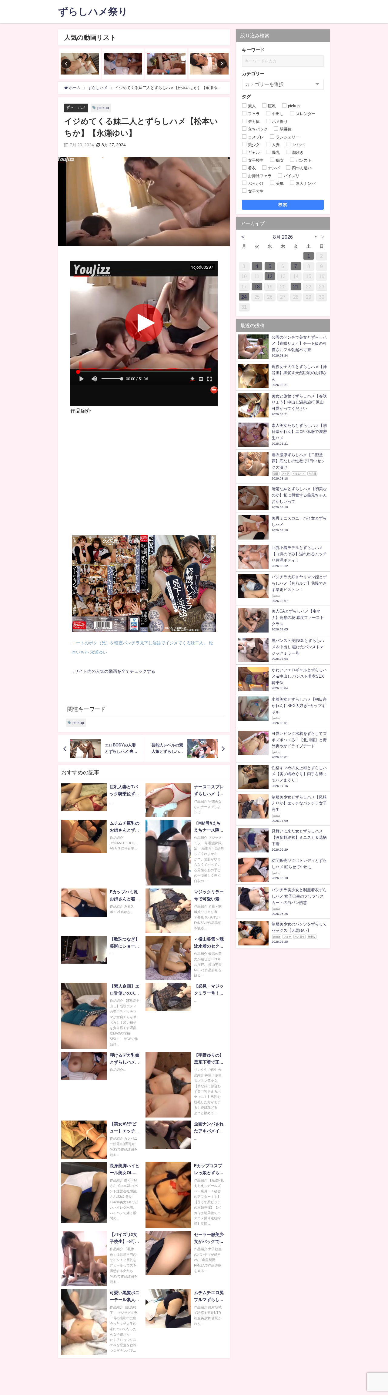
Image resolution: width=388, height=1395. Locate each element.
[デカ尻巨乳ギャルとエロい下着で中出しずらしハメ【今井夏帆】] (209, 64)
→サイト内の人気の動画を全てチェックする (112, 671)
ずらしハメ (76, 107)
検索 (283, 204)
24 (244, 296)
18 (257, 286)
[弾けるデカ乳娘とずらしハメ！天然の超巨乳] (123, 64)
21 (296, 286)
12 (270, 276)
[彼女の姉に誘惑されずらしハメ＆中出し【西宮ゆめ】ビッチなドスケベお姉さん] (166, 64)
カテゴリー (253, 73)
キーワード (253, 50)
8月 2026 (283, 236)
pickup (103, 108)
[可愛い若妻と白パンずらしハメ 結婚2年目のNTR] (80, 64)
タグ (246, 96)
